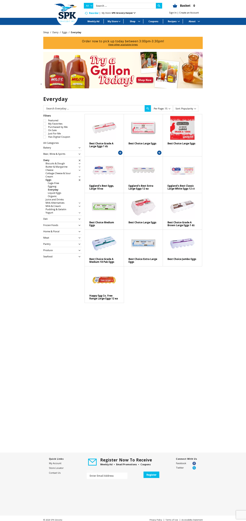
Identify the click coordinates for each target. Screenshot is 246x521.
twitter (180, 467)
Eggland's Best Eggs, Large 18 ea (101, 187)
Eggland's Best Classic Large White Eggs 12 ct (181, 187)
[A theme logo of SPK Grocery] (66, 15)
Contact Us (55, 472)
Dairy (55, 32)
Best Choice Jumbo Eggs (181, 259)
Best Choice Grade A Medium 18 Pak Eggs (101, 260)
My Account (55, 463)
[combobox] (88, 6)
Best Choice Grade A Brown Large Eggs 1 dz (181, 224)
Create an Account (189, 12)
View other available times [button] (123, 44)
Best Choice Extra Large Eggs (142, 260)
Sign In (173, 12)
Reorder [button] (94, 13)
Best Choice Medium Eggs (101, 224)
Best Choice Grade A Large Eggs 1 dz (101, 145)
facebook (181, 463)
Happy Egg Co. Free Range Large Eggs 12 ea (103, 297)
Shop (46, 32)
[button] (124, 12)
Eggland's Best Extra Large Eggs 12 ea (140, 187)
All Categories (51, 143)
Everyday (76, 32)
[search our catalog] (159, 6)
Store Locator (56, 468)
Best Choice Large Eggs (142, 143)
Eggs (64, 32)
